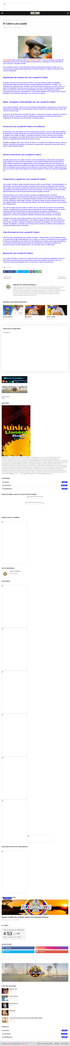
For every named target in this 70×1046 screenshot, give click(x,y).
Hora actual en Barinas (13, 930)
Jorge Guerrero (14, 1003)
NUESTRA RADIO (6, 397)
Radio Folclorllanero (9, 27)
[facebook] (18, 947)
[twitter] (18, 951)
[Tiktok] (18, 955)
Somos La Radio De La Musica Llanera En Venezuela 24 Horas (25, 917)
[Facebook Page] (51, 955)
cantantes (8, 20)
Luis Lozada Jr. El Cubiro (37, 239)
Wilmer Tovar (13, 989)
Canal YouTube (64, 1043)
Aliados (33, 482)
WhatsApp (56, 1043)
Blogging (9, 1043)
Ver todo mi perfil (14, 573)
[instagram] (51, 947)
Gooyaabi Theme (24, 1043)
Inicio (4, 20)
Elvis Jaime (28, 317)
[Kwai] (18, 959)
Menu (3, 398)
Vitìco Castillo (51, 317)
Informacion (33, 488)
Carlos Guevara (7, 317)
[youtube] (51, 951)
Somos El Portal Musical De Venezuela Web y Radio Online (26, 1018)
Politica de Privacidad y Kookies (45, 1043)
